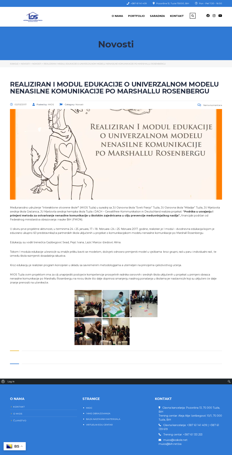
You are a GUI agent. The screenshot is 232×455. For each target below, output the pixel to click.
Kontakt (177, 16)
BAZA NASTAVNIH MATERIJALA (103, 419)
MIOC (89, 407)
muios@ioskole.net (175, 440)
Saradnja (157, 16)
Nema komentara (212, 105)
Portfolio (136, 16)
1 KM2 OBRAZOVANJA (98, 413)
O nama (117, 16)
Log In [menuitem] (11, 381)
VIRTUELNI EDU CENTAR (99, 424)
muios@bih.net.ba (170, 444)
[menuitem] (3, 381)
